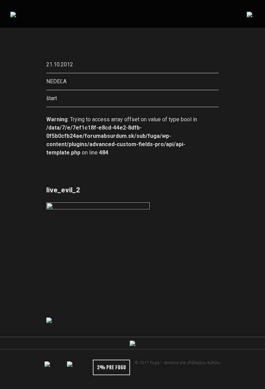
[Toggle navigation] (249, 14)
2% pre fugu (111, 367)
